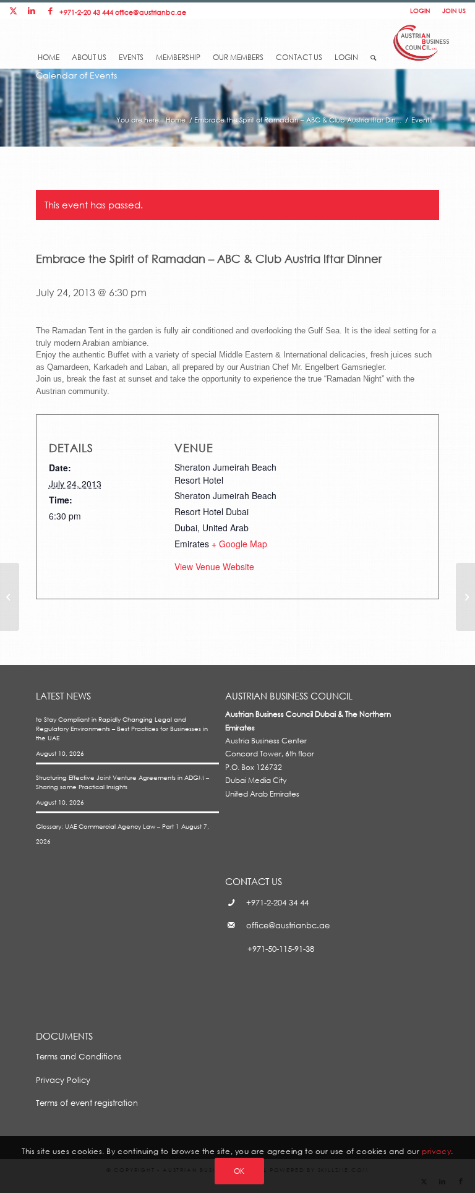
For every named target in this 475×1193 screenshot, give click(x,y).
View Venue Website (214, 566)
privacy (436, 1151)
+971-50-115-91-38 (280, 949)
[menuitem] (49, 48)
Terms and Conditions (78, 1056)
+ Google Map (239, 543)
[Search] (373, 54)
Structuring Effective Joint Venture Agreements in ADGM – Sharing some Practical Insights (122, 782)
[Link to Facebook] (50, 11)
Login (420, 10)
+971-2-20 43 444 (86, 12)
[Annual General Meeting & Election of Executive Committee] (9, 597)
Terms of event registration (87, 1103)
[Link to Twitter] (13, 11)
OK (239, 1171)
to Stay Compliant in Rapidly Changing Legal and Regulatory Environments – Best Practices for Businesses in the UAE (122, 729)
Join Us (454, 10)
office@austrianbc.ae (150, 12)
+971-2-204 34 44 (277, 902)
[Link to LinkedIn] (31, 11)
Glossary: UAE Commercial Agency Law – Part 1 (107, 826)
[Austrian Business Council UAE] (421, 41)
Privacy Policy (63, 1080)
